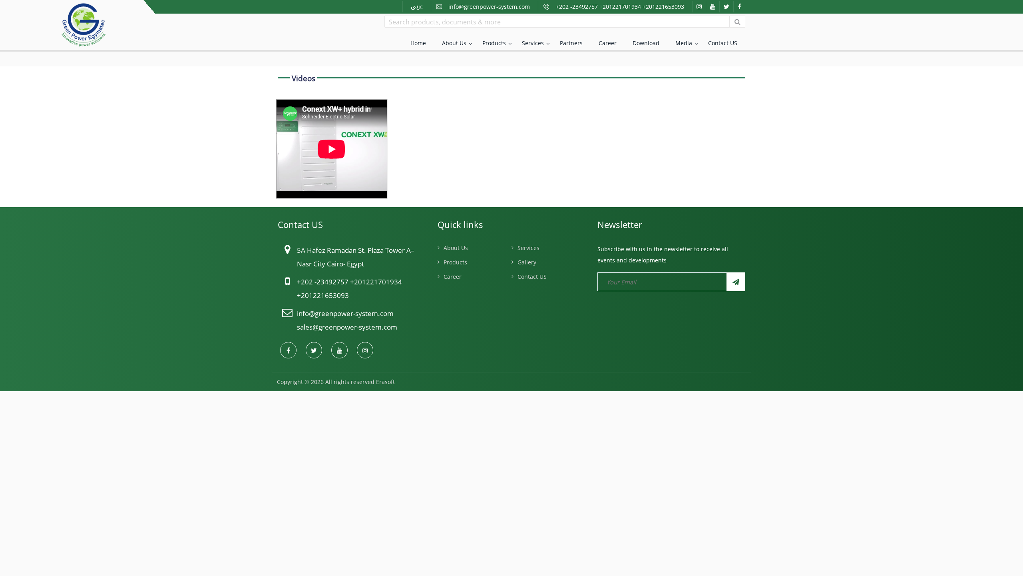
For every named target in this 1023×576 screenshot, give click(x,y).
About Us (454, 43)
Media (683, 43)
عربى (417, 6)
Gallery (526, 262)
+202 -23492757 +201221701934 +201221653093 (620, 6)
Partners (571, 43)
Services (533, 43)
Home (418, 43)
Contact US (722, 43)
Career (608, 43)
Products (494, 43)
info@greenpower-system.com (489, 6)
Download (646, 43)
